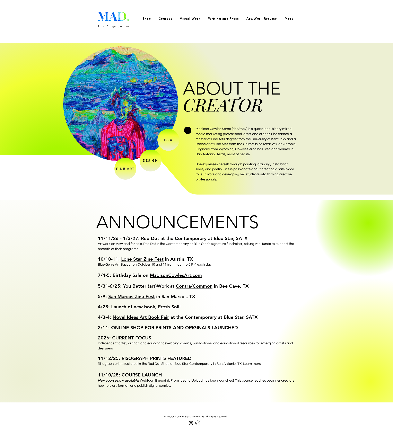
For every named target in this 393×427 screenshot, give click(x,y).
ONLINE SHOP (127, 327)
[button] (190, 19)
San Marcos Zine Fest (131, 296)
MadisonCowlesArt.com (176, 275)
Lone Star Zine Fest (142, 259)
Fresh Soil (168, 307)
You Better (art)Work (146, 286)
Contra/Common (194, 286)
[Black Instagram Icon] (191, 423)
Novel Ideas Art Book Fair (141, 317)
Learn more (252, 364)
